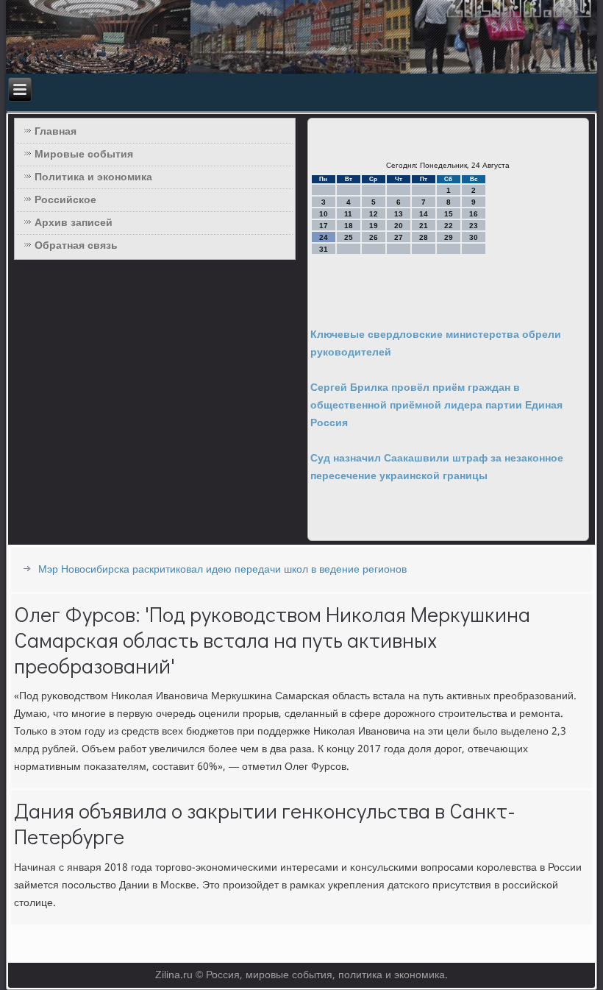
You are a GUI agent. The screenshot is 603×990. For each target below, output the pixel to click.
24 (323, 237)
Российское (65, 200)
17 (323, 226)
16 (473, 214)
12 (373, 214)
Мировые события (84, 154)
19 (373, 226)
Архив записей (74, 223)
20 (398, 226)
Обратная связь (76, 246)
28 (423, 237)
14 (423, 214)
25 (348, 237)
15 (448, 214)
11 (348, 214)
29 (448, 237)
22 (448, 226)
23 (473, 226)
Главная (55, 132)
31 (323, 249)
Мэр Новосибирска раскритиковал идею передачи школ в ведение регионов (222, 570)
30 (473, 237)
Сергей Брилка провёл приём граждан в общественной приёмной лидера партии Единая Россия (436, 405)
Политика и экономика (93, 177)
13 (398, 214)
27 (398, 237)
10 (323, 214)
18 (348, 226)
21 (423, 226)
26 (373, 237)
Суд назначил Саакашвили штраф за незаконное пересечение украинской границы (436, 467)
